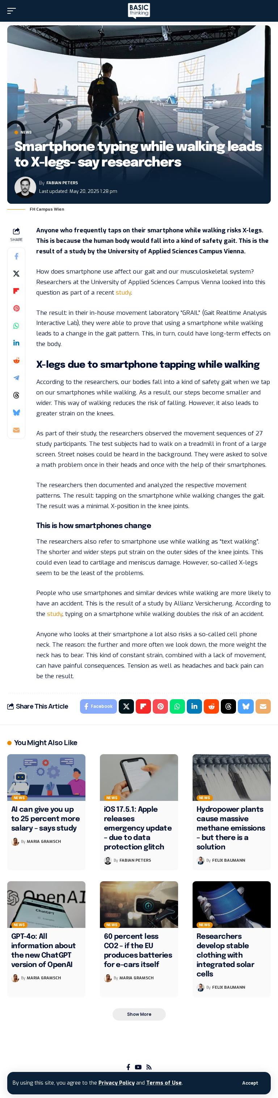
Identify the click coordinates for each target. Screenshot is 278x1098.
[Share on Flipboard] (16, 291)
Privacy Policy (116, 1083)
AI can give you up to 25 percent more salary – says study (45, 819)
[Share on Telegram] (16, 378)
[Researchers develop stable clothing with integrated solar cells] (232, 904)
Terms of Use (164, 1083)
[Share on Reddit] (16, 360)
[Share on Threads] (16, 395)
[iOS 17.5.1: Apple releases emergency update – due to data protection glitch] (139, 777)
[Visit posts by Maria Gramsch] (15, 842)
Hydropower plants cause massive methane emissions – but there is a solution (231, 828)
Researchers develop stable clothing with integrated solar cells (225, 955)
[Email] (16, 430)
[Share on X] (16, 273)
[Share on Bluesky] (16, 412)
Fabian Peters (62, 183)
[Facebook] (128, 1067)
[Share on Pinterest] (16, 308)
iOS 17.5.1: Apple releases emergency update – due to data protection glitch (138, 828)
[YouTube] (138, 1067)
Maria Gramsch (44, 841)
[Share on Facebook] (16, 256)
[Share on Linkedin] (16, 343)
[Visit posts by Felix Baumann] (201, 861)
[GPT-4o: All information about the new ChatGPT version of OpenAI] (46, 904)
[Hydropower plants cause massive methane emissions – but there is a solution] (232, 777)
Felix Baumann (228, 860)
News (26, 132)
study (123, 292)
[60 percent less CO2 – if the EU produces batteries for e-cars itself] (139, 904)
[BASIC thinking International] (139, 11)
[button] (250, 1083)
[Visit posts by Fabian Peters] (25, 187)
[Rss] (149, 1067)
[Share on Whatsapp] (16, 325)
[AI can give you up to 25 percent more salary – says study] (46, 777)
